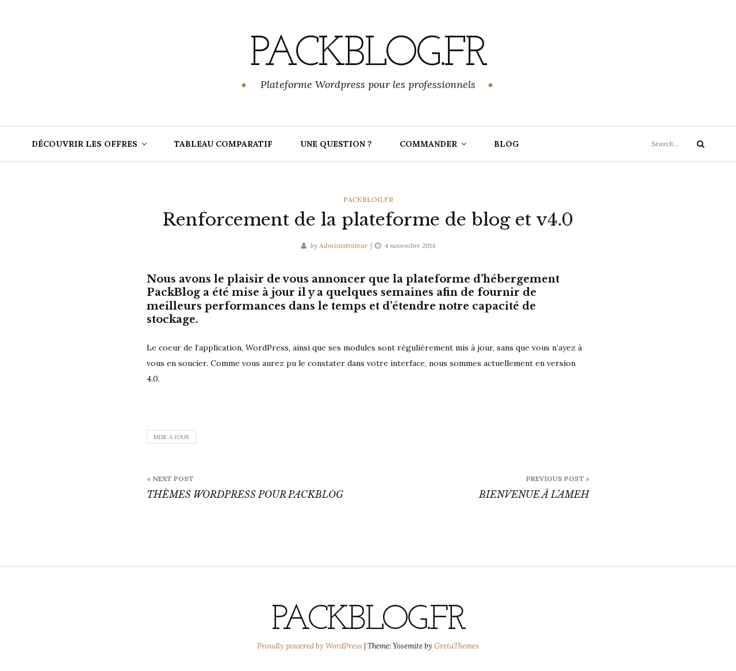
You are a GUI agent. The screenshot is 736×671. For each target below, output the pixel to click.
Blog (506, 144)
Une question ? (336, 144)
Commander (428, 144)
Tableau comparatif (223, 144)
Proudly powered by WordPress (310, 646)
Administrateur (343, 245)
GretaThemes (456, 646)
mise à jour (171, 437)
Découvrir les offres (84, 144)
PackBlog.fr (368, 54)
